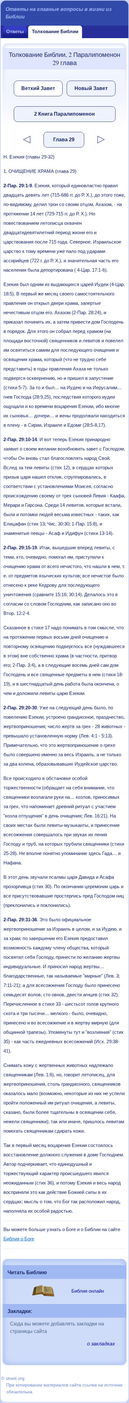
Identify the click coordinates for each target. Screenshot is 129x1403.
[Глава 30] (105, 139)
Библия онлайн (87, 1291)
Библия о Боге (18, 1238)
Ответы (15, 31)
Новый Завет (91, 88)
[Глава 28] (22, 139)
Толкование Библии (55, 31)
